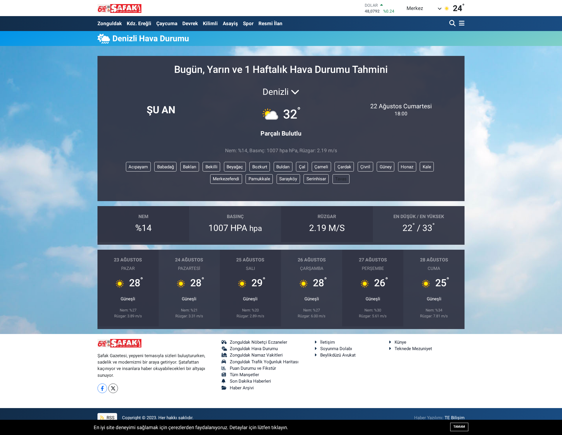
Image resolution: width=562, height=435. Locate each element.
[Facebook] (102, 388)
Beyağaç (235, 166)
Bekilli (211, 166)
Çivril (365, 166)
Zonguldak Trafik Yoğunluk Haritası (264, 361)
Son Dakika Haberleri (250, 381)
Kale (427, 166)
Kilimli (210, 23)
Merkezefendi (226, 178)
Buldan (282, 166)
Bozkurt (259, 166)
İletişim (327, 342)
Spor (248, 23)
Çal (302, 166)
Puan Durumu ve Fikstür (253, 368)
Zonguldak (109, 23)
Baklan (189, 166)
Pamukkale (259, 178)
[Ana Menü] (461, 23)
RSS (109, 417)
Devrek (190, 23)
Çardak (344, 166)
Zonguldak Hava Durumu (254, 348)
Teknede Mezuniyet (413, 348)
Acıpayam (138, 166)
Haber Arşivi (242, 388)
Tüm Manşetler (244, 374)
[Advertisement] (71, 88)
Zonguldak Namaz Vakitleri (256, 355)
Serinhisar (316, 178)
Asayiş (230, 23)
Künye (400, 342)
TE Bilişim (455, 417)
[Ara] (453, 23)
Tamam (459, 427)
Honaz (407, 166)
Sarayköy (288, 178)
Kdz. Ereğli (139, 23)
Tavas (341, 178)
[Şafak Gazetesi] (119, 8)
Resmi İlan (270, 23)
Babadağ (165, 166)
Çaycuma (166, 23)
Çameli (321, 166)
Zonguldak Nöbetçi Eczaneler (258, 342)
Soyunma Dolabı (336, 348)
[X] (113, 388)
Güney (386, 166)
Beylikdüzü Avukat (338, 355)
